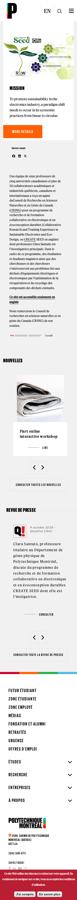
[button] (34, 467)
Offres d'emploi (23, 748)
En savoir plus (49, 894)
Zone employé (21, 707)
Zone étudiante (23, 698)
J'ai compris (25, 894)
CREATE (30, 239)
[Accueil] (11, 10)
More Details (22, 131)
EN (47, 11)
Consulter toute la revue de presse (38, 655)
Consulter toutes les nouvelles (38, 485)
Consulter (46, 614)
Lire (45, 447)
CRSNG (15, 210)
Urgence (16, 740)
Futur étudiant (23, 690)
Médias (15, 715)
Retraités (17, 732)
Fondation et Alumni (27, 723)
